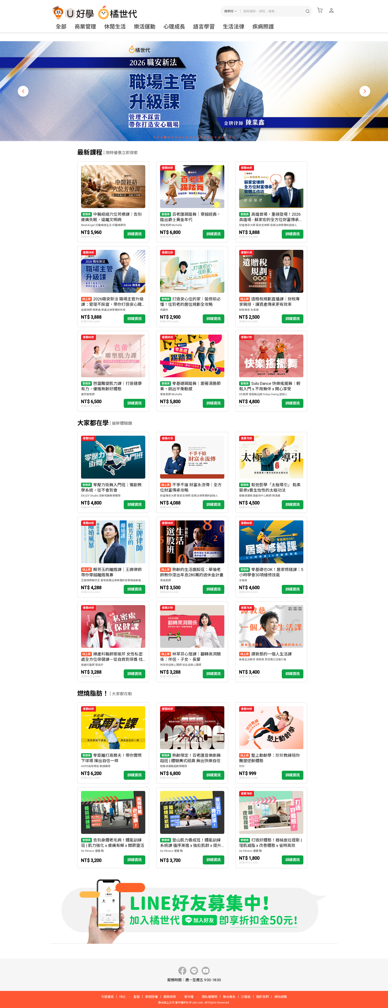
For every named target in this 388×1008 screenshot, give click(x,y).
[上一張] (23, 91)
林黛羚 (164, 309)
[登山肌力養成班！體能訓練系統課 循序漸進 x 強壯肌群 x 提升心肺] (192, 827)
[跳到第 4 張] (165, 137)
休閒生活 (115, 27)
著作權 (189, 997)
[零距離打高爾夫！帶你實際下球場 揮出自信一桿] (113, 743)
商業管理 (85, 27)
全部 (61, 27)
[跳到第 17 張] (212, 137)
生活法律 (233, 27)
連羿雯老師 (88, 394)
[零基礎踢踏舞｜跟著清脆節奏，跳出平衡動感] (192, 371)
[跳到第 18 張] (215, 137)
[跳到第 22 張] (230, 137)
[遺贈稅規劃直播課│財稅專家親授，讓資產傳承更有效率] (271, 286)
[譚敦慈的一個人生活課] (271, 642)
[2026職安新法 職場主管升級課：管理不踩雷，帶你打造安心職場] (113, 286)
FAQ (122, 997)
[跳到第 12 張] (194, 137)
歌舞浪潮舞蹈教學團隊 (173, 766)
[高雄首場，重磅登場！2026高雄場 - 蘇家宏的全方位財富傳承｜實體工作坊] (271, 202)
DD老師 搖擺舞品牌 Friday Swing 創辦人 (263, 394)
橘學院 (229, 11)
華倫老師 (165, 580)
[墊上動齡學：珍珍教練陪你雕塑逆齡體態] (271, 743)
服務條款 (169, 997)
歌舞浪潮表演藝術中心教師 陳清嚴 (259, 495)
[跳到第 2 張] (158, 137)
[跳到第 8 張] (180, 137)
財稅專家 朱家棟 (249, 309)
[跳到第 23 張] (233, 137)
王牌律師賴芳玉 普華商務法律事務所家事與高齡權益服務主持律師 (113, 580)
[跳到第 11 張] (190, 137)
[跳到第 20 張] (223, 137)
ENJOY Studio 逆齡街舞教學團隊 (101, 495)
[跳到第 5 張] (169, 137)
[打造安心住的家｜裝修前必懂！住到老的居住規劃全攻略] (192, 286)
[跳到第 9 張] (183, 137)
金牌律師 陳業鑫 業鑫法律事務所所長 (103, 309)
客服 (136, 997)
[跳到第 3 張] (162, 137)
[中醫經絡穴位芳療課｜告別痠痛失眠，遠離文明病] (113, 202)
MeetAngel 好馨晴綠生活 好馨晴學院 (103, 225)
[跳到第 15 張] (205, 137)
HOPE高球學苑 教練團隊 (95, 766)
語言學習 (204, 27)
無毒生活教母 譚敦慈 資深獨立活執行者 (262, 659)
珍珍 (242, 766)
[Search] (307, 11)
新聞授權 (151, 997)
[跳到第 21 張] (226, 137)
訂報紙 (246, 997)
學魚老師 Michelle (171, 225)
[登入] (331, 10)
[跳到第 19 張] (219, 137)
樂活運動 (144, 27)
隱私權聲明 (209, 997)
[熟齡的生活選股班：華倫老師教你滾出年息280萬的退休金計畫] (192, 557)
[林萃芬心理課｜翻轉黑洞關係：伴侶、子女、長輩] (192, 642)
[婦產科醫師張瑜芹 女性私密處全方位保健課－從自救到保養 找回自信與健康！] (113, 642)
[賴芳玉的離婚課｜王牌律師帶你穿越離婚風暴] (113, 557)
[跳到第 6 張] (172, 137)
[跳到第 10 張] (187, 137)
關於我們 (262, 997)
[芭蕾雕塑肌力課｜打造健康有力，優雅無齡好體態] (113, 371)
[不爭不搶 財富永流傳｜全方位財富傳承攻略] (192, 472)
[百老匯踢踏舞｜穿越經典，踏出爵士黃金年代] (192, 202)
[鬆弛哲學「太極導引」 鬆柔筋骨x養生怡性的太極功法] (271, 472)
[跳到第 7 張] (176, 137)
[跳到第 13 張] (197, 137)
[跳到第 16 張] (208, 137)
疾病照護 (263, 27)
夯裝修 (243, 580)
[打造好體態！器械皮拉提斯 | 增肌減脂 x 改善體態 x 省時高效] (271, 827)
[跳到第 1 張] (154, 137)
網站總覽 (280, 997)
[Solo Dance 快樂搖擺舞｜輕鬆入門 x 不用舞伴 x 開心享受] (271, 371)
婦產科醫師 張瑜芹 (92, 664)
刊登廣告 (107, 997)
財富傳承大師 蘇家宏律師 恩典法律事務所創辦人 (268, 225)
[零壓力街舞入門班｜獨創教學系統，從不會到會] (113, 472)
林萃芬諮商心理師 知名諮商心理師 (180, 664)
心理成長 (174, 27)
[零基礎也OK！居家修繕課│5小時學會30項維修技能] (271, 557)
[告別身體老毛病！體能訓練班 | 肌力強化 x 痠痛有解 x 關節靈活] (113, 827)
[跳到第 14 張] (201, 137)
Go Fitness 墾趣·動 (92, 851)
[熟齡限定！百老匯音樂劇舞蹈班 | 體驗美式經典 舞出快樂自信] (192, 743)
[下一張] (365, 91)
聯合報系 (229, 997)
